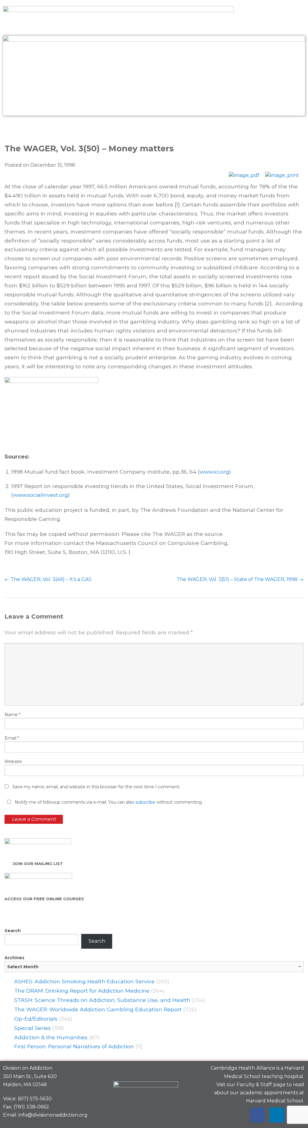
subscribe (145, 802)
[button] (154, 128)
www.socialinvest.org (40, 495)
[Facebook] (257, 1115)
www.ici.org (214, 471)
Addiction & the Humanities (51, 1037)
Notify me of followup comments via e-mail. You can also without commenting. (108, 802)
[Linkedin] (277, 1115)
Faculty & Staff (254, 1084)
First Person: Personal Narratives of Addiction (74, 1046)
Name (12, 714)
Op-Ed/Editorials (35, 1018)
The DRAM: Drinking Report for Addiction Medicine (81, 990)
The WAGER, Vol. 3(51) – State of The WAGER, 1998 (240, 579)
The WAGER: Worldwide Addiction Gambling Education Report (98, 1009)
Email (12, 738)
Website (13, 761)
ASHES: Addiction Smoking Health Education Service (84, 981)
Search (13, 930)
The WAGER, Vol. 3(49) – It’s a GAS (48, 579)
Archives (14, 957)
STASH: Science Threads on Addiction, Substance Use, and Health (102, 1000)
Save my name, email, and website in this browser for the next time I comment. (96, 787)
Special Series (32, 1028)
